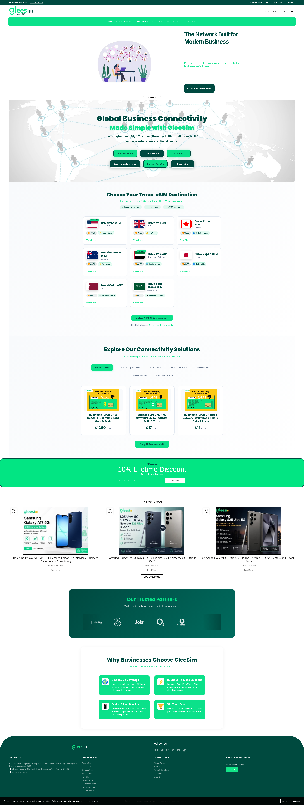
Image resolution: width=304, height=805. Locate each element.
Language (289, 2)
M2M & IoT (179, 218)
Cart (267, 2)
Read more (55, 634)
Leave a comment (55, 629)
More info (296, 801)
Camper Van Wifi (155, 228)
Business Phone (125, 218)
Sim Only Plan (152, 218)
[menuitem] (110, 22)
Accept (285, 801)
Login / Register (271, 11)
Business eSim (102, 432)
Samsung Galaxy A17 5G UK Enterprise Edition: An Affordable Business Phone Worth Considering (55, 624)
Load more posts (152, 641)
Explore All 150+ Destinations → (152, 382)
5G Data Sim (203, 432)
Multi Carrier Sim (179, 432)
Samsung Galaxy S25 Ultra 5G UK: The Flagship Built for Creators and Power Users (248, 624)
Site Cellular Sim (164, 440)
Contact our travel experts (161, 389)
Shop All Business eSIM (152, 508)
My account (257, 2)
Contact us (277, 2)
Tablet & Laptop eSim (130, 432)
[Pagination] (148, 161)
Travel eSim (182, 228)
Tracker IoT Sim (139, 440)
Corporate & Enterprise (125, 228)
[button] (143, 161)
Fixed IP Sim (156, 432)
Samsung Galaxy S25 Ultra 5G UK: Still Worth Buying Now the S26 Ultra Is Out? (152, 624)
